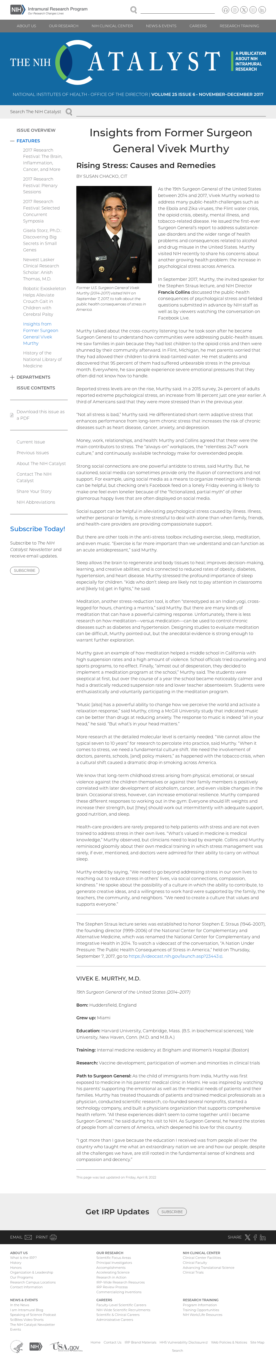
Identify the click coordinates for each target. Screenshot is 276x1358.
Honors (16, 1268)
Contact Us (112, 1342)
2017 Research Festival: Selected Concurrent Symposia (41, 211)
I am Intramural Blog (26, 1310)
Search (177, 1350)
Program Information (200, 1305)
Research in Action (111, 1277)
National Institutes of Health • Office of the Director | (138, 94)
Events (15, 1329)
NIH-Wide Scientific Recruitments (123, 1310)
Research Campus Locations (33, 1282)
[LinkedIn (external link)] (262, 10)
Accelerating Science (113, 1272)
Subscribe (24, 570)
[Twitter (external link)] (244, 10)
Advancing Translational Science (208, 1268)
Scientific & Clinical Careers (118, 1315)
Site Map (257, 1342)
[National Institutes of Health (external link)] (36, 1346)
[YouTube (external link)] (253, 10)
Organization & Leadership (31, 1272)
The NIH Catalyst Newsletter (32, 1325)
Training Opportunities (201, 1310)
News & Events (161, 26)
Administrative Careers (114, 1320)
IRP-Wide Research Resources (120, 1282)
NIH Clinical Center (112, 26)
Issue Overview (36, 130)
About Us (26, 26)
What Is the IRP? (23, 1258)
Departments (33, 377)
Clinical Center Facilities (202, 1258)
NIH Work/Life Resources (202, 1315)
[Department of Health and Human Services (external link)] (16, 1346)
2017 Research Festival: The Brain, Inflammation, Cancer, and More (42, 160)
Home (95, 1342)
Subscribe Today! (37, 529)
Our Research (63, 26)
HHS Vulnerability (184, 1342)
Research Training (239, 26)
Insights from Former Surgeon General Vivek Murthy (40, 333)
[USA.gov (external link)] (66, 1346)
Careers (198, 26)
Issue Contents (36, 388)
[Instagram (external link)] (234, 10)
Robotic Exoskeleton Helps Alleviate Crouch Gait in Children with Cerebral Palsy (44, 301)
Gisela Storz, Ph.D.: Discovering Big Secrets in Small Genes (42, 240)
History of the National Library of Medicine (42, 359)
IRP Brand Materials (140, 1342)
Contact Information (26, 1287)
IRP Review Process (112, 1287)
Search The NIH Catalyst (35, 111)
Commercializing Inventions (118, 1292)
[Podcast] (225, 10)
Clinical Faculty (195, 1263)
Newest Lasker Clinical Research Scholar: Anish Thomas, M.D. (41, 269)
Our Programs (21, 1277)
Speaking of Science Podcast (33, 1315)
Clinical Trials (193, 1272)
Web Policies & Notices (229, 1342)
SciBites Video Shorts (27, 1320)
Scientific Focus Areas (113, 1258)
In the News (19, 1305)
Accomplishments (110, 1268)
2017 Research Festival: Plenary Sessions (40, 185)
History (15, 1263)
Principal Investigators (114, 1263)
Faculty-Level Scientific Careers (121, 1305)
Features (28, 140)
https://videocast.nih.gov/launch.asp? (176, 956)
